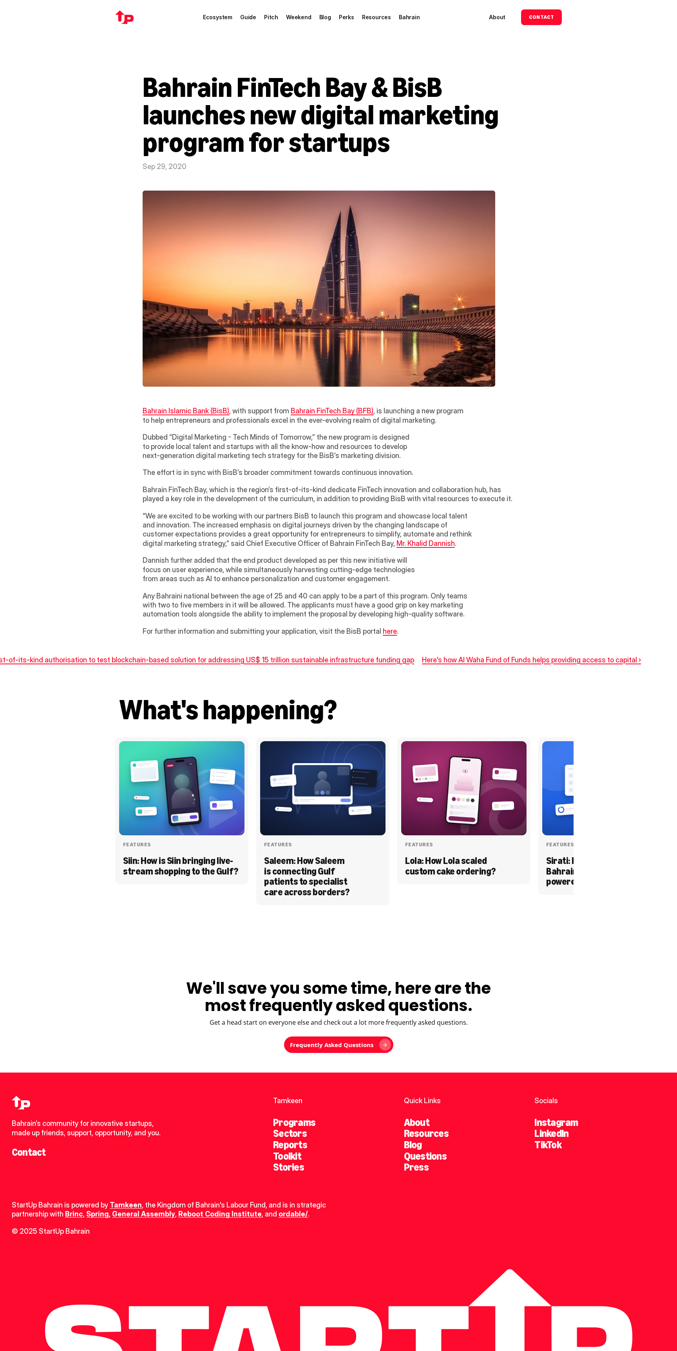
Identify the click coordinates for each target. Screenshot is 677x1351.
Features (137, 844)
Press (416, 1167)
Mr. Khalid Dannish (425, 543)
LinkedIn (551, 1133)
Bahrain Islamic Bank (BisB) (186, 411)
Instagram (556, 1122)
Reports (290, 1144)
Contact (29, 1152)
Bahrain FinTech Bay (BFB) (332, 411)
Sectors (290, 1133)
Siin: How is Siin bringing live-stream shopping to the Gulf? (180, 865)
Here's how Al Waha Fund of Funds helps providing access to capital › (531, 660)
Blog (413, 1144)
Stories (288, 1167)
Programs (294, 1122)
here (390, 631)
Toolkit (287, 1156)
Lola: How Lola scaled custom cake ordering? (450, 865)
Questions (425, 1156)
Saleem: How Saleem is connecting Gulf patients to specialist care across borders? (306, 876)
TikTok (547, 1144)
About (416, 1122)
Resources (426, 1133)
